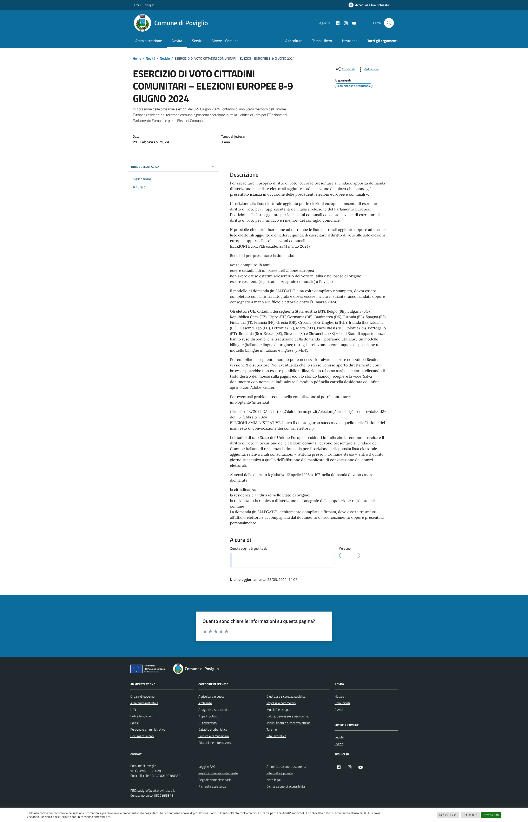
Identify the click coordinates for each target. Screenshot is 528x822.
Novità (177, 41)
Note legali (273, 779)
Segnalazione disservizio (214, 779)
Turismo (271, 729)
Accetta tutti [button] (491, 815)
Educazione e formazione (215, 742)
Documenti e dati (142, 735)
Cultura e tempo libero (213, 735)
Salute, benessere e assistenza (287, 716)
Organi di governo (142, 696)
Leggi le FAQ (207, 766)
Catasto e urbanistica (212, 729)
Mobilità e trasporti (279, 709)
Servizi (197, 41)
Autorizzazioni (207, 722)
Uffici (133, 709)
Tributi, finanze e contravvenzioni (288, 722)
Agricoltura (293, 41)
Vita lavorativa (276, 735)
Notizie (339, 696)
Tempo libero (322, 41)
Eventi (339, 743)
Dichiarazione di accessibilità (285, 786)
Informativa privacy (279, 773)
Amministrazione (148, 41)
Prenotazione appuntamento (218, 773)
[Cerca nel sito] (389, 23)
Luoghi (339, 737)
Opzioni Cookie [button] (447, 815)
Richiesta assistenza (212, 786)
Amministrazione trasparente (286, 766)
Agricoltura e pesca (211, 696)
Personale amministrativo (147, 729)
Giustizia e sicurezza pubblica (285, 696)
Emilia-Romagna (144, 5)
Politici (134, 722)
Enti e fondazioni (141, 716)
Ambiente (205, 702)
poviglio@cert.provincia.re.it (156, 790)
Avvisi (339, 709)
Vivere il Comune (225, 41)
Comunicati (342, 702)
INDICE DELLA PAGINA (145, 166)
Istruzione (349, 41)
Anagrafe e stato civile (213, 709)
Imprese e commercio (281, 702)
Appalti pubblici (208, 716)
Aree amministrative (144, 702)
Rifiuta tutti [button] (470, 815)
